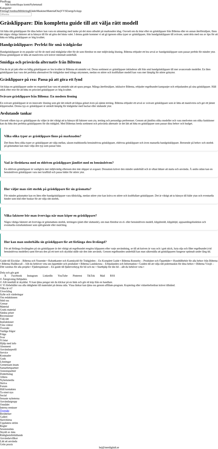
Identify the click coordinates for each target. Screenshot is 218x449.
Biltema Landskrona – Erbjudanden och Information (109, 263)
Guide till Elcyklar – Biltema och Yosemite (23, 260)
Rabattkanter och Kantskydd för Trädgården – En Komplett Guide (83, 260)
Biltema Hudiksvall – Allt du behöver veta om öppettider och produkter (40, 263)
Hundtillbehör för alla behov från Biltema (195, 260)
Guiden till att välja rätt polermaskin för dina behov (166, 263)
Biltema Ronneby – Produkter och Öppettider (146, 260)
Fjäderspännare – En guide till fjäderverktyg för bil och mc (63, 266)
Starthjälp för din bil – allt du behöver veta (120, 266)
